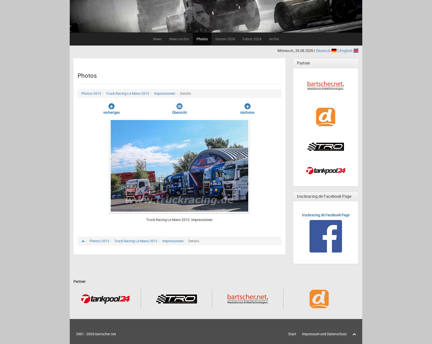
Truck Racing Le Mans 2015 (127, 93)
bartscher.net (105, 334)
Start (292, 334)
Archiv (274, 38)
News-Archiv (179, 38)
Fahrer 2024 (252, 38)
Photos (202, 38)
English (347, 50)
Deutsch (324, 50)
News (157, 38)
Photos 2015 (91, 93)
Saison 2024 (225, 38)
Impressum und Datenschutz (324, 334)
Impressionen (164, 93)
